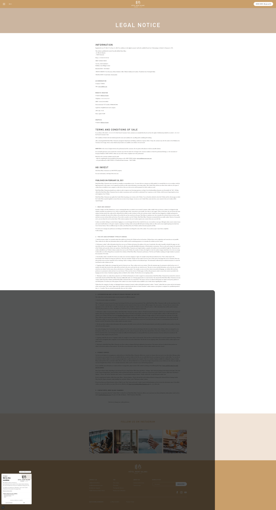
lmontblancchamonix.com (124, 315)
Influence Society (105, 95)
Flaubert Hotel (130, 502)
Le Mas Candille (114, 502)
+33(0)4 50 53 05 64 (94, 483)
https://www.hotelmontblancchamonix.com (139, 384)
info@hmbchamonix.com (105, 394)
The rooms (116, 483)
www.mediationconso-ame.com (144, 158)
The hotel (115, 485)
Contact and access (138, 483)
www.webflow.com (102, 86)
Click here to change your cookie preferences (118, 402)
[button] (10, 4)
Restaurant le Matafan (119, 490)
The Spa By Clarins (118, 488)
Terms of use (137, 485)
